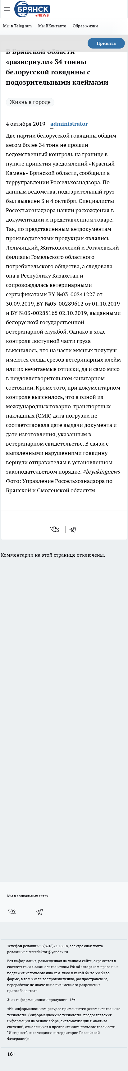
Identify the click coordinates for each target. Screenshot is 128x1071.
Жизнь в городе (30, 101)
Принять (106, 43)
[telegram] (75, 529)
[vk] (55, 529)
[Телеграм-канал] (39, 911)
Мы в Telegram (17, 26)
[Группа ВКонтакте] (11, 911)
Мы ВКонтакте (52, 26)
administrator (69, 123)
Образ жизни (85, 26)
